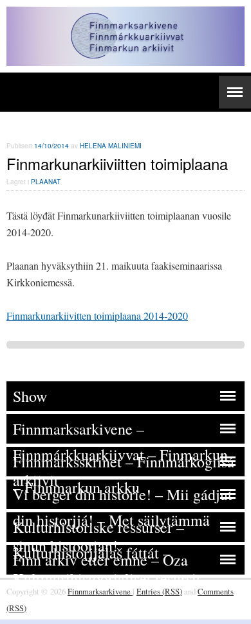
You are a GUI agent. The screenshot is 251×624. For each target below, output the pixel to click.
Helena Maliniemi (111, 145)
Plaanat (45, 181)
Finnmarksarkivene (100, 591)
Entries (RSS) (159, 591)
